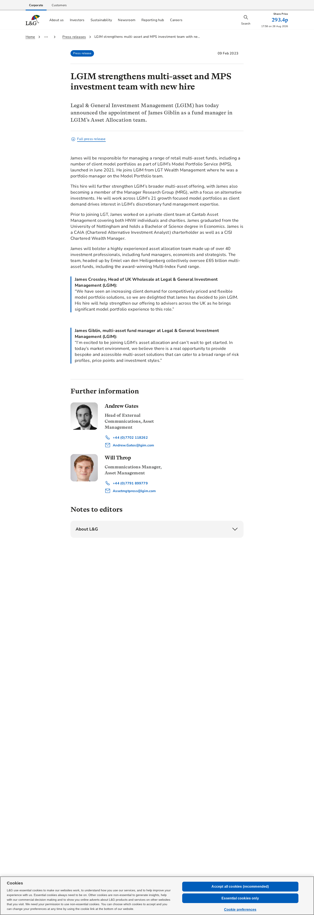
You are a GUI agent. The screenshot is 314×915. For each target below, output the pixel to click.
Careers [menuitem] (176, 20)
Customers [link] (59, 5)
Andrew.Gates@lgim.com (133, 445)
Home (30, 37)
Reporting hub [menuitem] (152, 20)
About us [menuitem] (56, 20)
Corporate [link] (36, 5)
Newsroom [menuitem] (126, 20)
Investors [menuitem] (77, 20)
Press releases (74, 37)
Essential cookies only (240, 898)
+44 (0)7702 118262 (130, 437)
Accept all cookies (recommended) (240, 886)
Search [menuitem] (245, 24)
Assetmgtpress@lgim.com (134, 491)
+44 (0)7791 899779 (130, 483)
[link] (36, 5)
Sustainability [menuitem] (101, 20)
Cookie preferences (240, 909)
